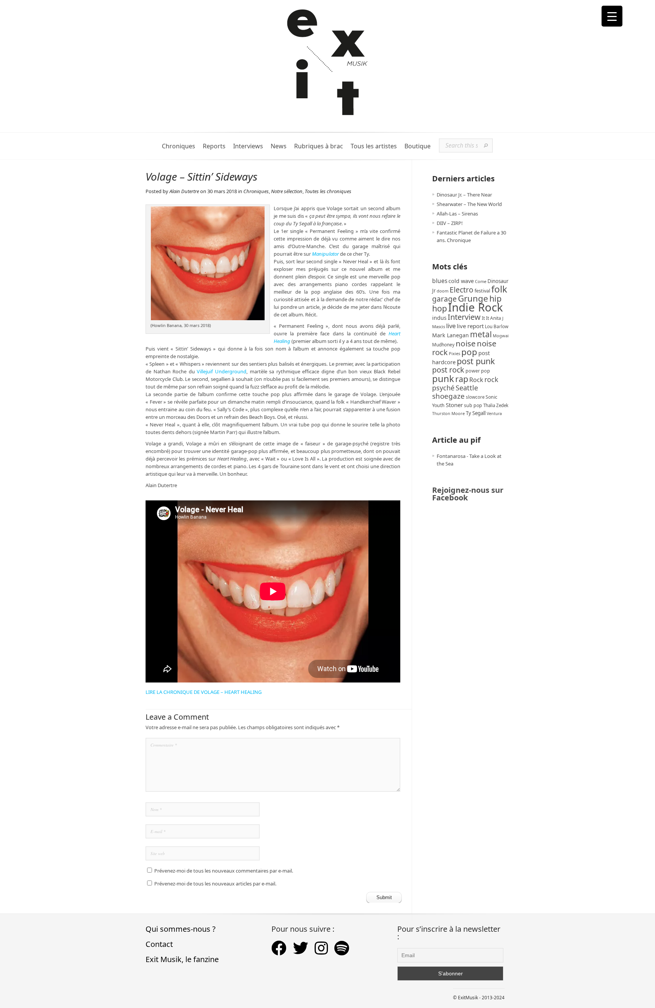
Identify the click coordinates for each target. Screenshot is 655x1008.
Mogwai (501, 335)
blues (439, 281)
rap (461, 378)
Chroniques (178, 146)
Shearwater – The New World (469, 204)
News (279, 146)
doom (442, 291)
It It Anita (491, 318)
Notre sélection (286, 191)
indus (439, 317)
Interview (464, 317)
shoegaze (448, 396)
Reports (214, 146)
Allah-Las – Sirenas (457, 213)
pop (469, 352)
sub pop (473, 405)
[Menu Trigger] (612, 16)
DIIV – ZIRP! (450, 223)
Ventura (494, 413)
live (451, 325)
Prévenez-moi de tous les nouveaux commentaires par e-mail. (223, 870)
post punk (476, 360)
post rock (448, 370)
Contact (159, 944)
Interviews (248, 146)
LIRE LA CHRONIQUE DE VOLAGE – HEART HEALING (204, 692)
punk (443, 378)
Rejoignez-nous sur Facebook (467, 494)
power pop (477, 371)
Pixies (454, 353)
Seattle (467, 387)
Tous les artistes (374, 146)
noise (466, 343)
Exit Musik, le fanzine (182, 959)
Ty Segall (476, 413)
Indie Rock (475, 307)
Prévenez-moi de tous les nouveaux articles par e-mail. (215, 883)
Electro (461, 290)
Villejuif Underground (221, 371)
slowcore (475, 397)
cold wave (461, 281)
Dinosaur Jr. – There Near (464, 194)
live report (470, 326)
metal (481, 334)
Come (480, 281)
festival (482, 291)
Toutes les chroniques (328, 191)
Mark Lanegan (450, 335)
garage (444, 299)
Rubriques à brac (318, 146)
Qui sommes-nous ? (181, 929)
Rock (476, 380)
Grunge (473, 298)
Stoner (454, 405)
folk (499, 289)
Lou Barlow (496, 326)
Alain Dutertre (184, 191)
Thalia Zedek (495, 405)
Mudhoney (443, 344)
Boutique (417, 146)
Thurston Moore (448, 413)
